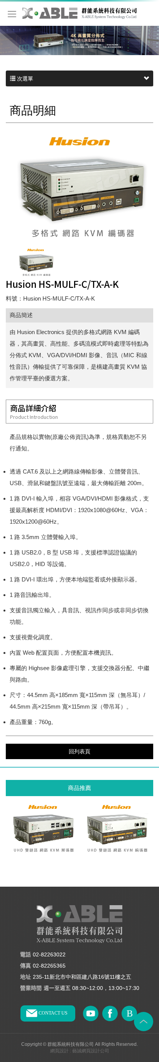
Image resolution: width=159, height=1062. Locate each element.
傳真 (25, 966)
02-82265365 (49, 966)
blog (129, 1013)
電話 (25, 955)
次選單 (24, 79)
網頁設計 (59, 1051)
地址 (25, 977)
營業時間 (31, 988)
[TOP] (143, 1021)
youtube (90, 1013)
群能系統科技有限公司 (79, 13)
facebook (110, 1013)
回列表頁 (79, 751)
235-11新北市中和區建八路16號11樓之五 (82, 977)
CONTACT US (53, 1013)
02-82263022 (49, 954)
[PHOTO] (79, 186)
